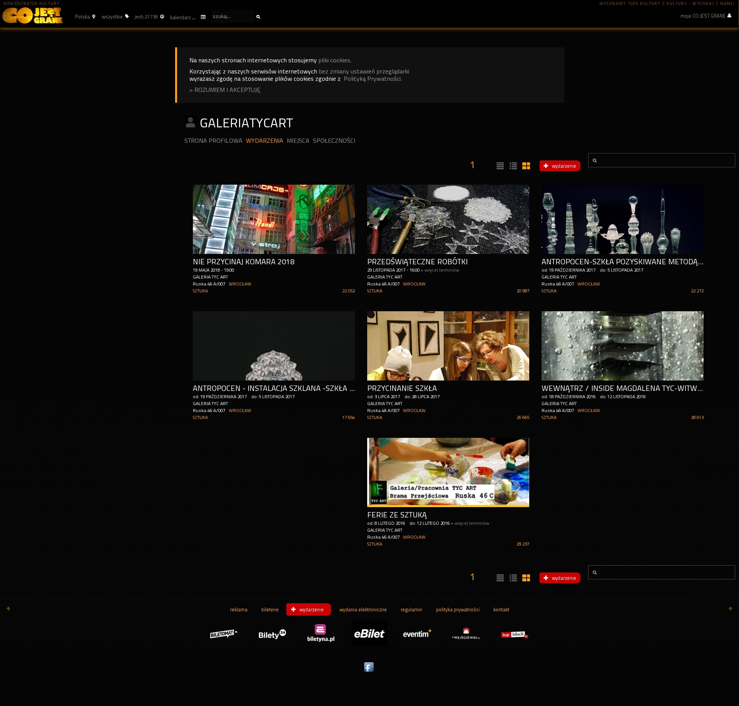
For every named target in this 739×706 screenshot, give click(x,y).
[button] (84, 16)
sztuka (200, 291)
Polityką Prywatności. (373, 78)
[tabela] (512, 166)
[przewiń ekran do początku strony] (8, 609)
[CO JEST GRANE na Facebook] (369, 672)
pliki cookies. (334, 60)
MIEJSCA (298, 140)
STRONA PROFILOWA (213, 140)
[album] (525, 166)
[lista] (499, 166)
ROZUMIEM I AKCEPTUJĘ (227, 89)
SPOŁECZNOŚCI (334, 140)
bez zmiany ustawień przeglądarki (364, 71)
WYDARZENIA (264, 140)
